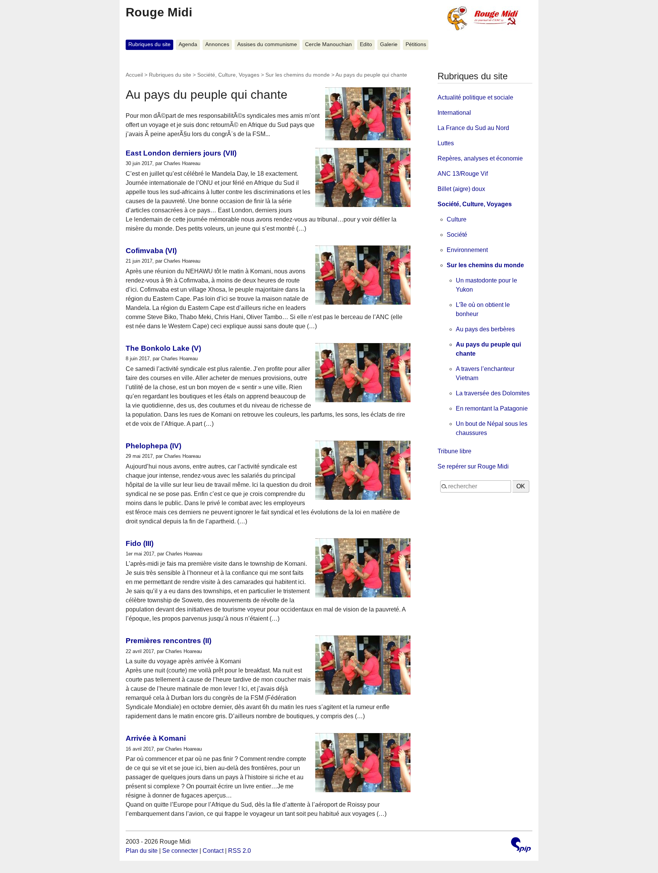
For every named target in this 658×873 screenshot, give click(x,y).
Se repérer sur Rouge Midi (473, 466)
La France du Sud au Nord (473, 128)
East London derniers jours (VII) (181, 153)
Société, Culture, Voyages (228, 75)
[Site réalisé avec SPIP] (520, 845)
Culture (456, 219)
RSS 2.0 (239, 850)
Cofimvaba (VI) (151, 251)
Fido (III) (139, 543)
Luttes (446, 143)
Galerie (389, 44)
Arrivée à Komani (156, 738)
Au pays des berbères (485, 329)
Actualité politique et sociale (475, 97)
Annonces (217, 44)
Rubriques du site (149, 44)
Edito (366, 44)
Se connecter (180, 850)
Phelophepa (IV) (153, 446)
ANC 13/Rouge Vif (463, 173)
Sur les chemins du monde (297, 75)
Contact (213, 850)
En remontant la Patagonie (492, 408)
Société (457, 234)
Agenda (188, 44)
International (454, 112)
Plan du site (142, 850)
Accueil (134, 75)
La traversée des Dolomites (493, 393)
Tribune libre (454, 451)
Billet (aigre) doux (461, 189)
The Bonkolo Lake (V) (163, 348)
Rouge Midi (159, 12)
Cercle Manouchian (328, 44)
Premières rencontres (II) (168, 641)
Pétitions (416, 44)
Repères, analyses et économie (480, 158)
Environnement (467, 250)
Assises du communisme (267, 44)
